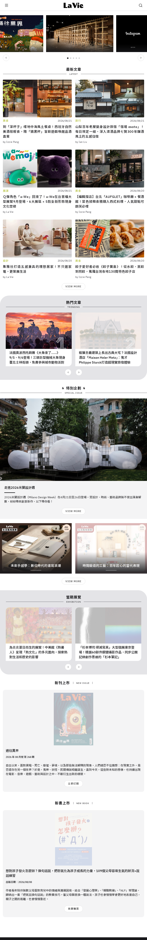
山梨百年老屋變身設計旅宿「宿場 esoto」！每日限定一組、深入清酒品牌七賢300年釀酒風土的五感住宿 (109, 131)
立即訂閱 (73, 783)
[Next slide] (141, 58)
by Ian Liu (81, 141)
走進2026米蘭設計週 (19, 488)
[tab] (67, 58)
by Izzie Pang (11, 141)
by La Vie (8, 211)
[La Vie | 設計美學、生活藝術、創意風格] (74, 5)
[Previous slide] (6, 58)
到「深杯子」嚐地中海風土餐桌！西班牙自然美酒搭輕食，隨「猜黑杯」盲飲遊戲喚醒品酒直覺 (37, 131)
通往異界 (12, 751)
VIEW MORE (73, 286)
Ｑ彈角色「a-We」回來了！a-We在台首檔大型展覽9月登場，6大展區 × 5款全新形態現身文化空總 (37, 201)
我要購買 (73, 908)
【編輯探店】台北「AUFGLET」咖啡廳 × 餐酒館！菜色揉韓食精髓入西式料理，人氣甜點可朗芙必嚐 (109, 201)
